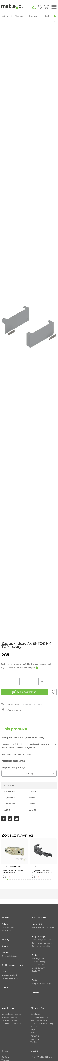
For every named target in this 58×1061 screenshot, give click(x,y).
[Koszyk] (47, 6)
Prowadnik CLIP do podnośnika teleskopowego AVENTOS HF (13, 871)
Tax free (33, 1042)
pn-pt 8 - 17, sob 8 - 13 (24, 704)
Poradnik (34, 1036)
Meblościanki (39, 917)
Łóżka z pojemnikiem (10, 978)
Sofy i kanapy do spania (42, 943)
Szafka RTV (36, 971)
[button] (53, 692)
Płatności (34, 1033)
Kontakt (5, 1057)
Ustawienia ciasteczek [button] (11, 1023)
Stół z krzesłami (38, 965)
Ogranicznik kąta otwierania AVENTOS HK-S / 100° (43, 871)
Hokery (5, 939)
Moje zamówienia (9, 1017)
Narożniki (37, 924)
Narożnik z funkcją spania (43, 927)
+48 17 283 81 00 (41, 1056)
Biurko (5, 917)
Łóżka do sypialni (9, 975)
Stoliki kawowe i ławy (13, 965)
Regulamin (35, 1014)
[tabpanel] (14, 858)
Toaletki (36, 992)
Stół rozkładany (38, 962)
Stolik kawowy (38, 968)
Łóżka (4, 971)
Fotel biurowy (7, 927)
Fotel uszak (6, 930)
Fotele (4, 924)
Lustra (4, 987)
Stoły (34, 955)
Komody (6, 946)
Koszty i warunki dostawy (41, 1023)
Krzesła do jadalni (9, 956)
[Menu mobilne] (54, 7)
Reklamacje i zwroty (39, 1020)
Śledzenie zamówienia (11, 1014)
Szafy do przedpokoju (41, 983)
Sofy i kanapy (39, 936)
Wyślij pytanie (14, 710)
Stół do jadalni (38, 958)
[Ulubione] (40, 6)
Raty (32, 1030)
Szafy (34, 980)
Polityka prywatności (39, 1017)
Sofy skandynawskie (41, 946)
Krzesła (5, 952)
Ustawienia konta (9, 1020)
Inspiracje (34, 1039)
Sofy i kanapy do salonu (42, 940)
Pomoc (33, 1026)
